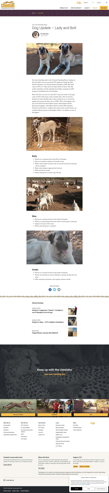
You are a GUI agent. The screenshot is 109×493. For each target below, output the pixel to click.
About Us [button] (63, 8)
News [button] (95, 8)
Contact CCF (41, 434)
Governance (24, 436)
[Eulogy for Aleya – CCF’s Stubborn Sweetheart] (72, 321)
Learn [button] (86, 8)
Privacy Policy (7, 490)
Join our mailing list (54, 374)
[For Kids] (79, 2)
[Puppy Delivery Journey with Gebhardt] (72, 332)
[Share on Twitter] (54, 289)
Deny (89, 488)
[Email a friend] (58, 289)
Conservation (6, 425)
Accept (76, 488)
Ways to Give (41, 425)
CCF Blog (40, 13)
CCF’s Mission (24, 425)
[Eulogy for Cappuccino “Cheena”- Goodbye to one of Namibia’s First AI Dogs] (72, 310)
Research (5, 427)
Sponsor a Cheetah (84, 466)
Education (6, 430)
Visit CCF (40, 432)
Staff (22, 434)
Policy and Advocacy (8, 432)
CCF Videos (59, 446)
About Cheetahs (60, 427)
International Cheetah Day (10, 434)
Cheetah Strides (77, 427)
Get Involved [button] (76, 8)
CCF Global (24, 439)
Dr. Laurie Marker (25, 427)
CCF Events (41, 427)
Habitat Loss (59, 434)
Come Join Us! (7, 464)
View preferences (101, 488)
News (33, 13)
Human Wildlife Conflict (62, 430)
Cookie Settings (25, 490)
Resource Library (18, 414)
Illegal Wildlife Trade (61, 432)
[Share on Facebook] (50, 289)
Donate (104, 8)
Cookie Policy (15, 490)
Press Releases (77, 430)
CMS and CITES (60, 443)
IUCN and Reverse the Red (62, 441)
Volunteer (54, 414)
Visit (91, 414)
